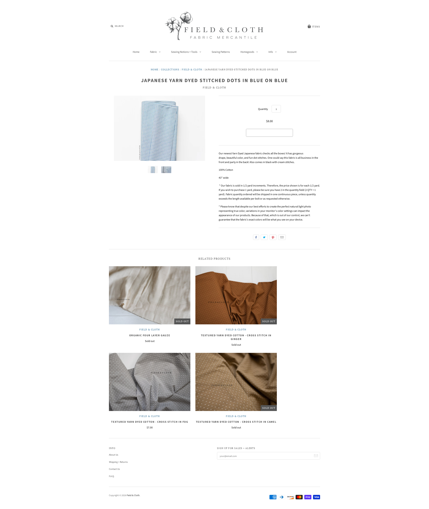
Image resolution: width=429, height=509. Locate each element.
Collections (170, 69)
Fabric (153, 52)
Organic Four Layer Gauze (149, 335)
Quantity (263, 109)
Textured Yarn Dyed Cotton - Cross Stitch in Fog (149, 422)
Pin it (273, 237)
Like (256, 237)
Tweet (264, 237)
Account (291, 52)
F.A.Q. (111, 476)
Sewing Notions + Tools (184, 52)
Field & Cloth (192, 69)
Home (136, 52)
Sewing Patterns (221, 52)
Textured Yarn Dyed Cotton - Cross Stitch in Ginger (236, 337)
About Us (113, 455)
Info (270, 52)
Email (282, 237)
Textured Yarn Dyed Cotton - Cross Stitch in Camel (236, 422)
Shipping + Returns (118, 462)
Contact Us (114, 469)
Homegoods (247, 52)
